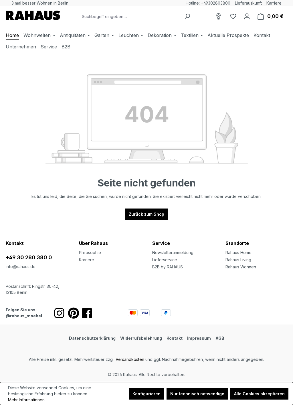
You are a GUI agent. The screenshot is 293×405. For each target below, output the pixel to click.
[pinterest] (73, 313)
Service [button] (161, 243)
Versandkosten (130, 359)
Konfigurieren (146, 393)
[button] (256, 237)
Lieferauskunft (248, 3)
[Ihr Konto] (247, 16)
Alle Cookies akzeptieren (259, 393)
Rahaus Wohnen (240, 266)
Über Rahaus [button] (93, 243)
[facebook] (87, 313)
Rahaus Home (238, 252)
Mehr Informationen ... (28, 399)
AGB (219, 338)
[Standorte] (219, 16)
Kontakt (175, 338)
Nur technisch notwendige (197, 393)
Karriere (274, 3)
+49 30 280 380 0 (29, 257)
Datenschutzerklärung (92, 338)
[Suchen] (187, 16)
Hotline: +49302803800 (208, 3)
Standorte (237, 243)
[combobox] (130, 16)
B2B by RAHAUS (167, 266)
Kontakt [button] (15, 243)
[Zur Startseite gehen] (33, 15)
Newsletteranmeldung (172, 252)
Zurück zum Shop (146, 214)
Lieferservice (164, 259)
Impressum (199, 338)
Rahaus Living (238, 259)
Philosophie (90, 252)
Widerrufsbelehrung (141, 338)
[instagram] (59, 313)
